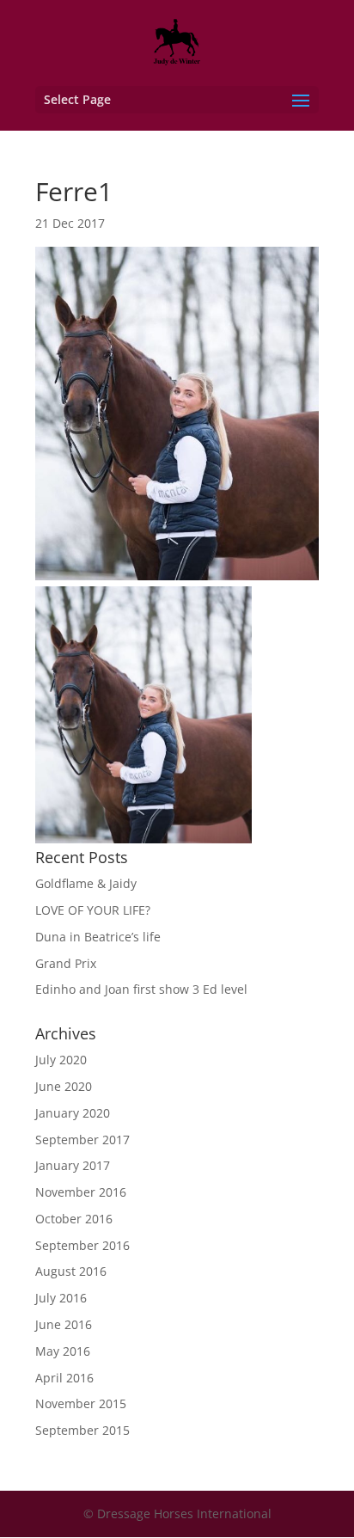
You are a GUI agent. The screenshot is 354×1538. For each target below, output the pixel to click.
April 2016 (64, 1377)
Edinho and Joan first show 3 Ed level (141, 989)
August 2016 (71, 1271)
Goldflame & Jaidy (86, 883)
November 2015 (80, 1403)
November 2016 (80, 1192)
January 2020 (72, 1113)
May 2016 (62, 1351)
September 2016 (82, 1245)
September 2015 (82, 1430)
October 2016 (74, 1218)
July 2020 (61, 1059)
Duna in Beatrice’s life (98, 936)
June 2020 (63, 1086)
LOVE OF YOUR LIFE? (92, 910)
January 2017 (72, 1165)
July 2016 (61, 1298)
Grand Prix (65, 963)
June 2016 (63, 1324)
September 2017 (82, 1139)
